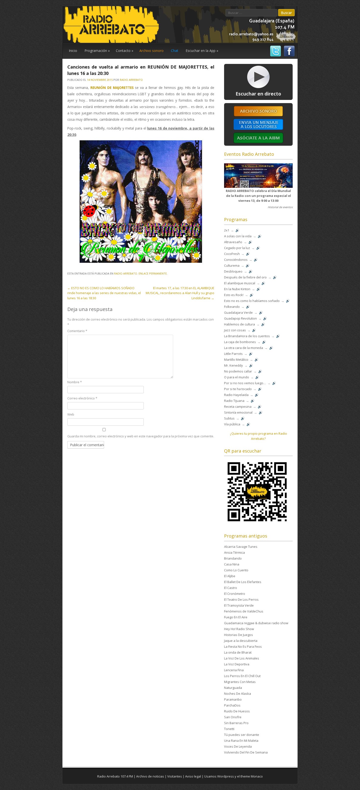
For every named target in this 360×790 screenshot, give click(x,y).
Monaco (257, 776)
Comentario (77, 331)
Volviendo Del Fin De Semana (246, 752)
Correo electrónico (82, 398)
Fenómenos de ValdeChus (243, 611)
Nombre (74, 382)
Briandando (233, 558)
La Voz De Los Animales (241, 658)
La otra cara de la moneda (243, 348)
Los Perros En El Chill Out (242, 676)
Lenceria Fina (234, 670)
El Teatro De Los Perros (241, 599)
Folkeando (232, 306)
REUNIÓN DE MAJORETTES (112, 87)
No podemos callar (238, 371)
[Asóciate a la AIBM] (258, 143)
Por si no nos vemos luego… (245, 383)
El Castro (230, 588)
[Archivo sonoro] (258, 115)
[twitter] (274, 56)
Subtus (229, 418)
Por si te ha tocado (238, 389)
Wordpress (225, 776)
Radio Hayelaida (236, 395)
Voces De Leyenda (238, 746)
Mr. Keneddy (233, 365)
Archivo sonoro (151, 50)
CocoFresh (232, 253)
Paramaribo (233, 699)
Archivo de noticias (150, 776)
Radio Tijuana (234, 400)
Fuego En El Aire (235, 617)
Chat (174, 50)
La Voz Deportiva (236, 664)
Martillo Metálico (236, 359)
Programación (97, 50)
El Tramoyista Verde (239, 605)
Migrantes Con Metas (240, 682)
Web (70, 414)
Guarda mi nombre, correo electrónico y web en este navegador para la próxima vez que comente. (140, 436)
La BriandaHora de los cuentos (247, 336)
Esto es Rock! (233, 295)
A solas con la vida (238, 236)
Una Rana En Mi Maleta (241, 740)
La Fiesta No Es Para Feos (243, 646)
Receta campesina (238, 406)
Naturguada (233, 687)
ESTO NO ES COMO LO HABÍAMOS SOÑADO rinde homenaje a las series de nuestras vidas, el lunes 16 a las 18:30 (104, 293)
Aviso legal (193, 776)
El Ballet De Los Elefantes (242, 582)
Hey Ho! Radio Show (239, 629)
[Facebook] (288, 56)
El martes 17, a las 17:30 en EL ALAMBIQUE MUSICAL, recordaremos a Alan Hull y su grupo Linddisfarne (180, 293)
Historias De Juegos (238, 635)
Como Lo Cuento (236, 570)
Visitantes (174, 776)
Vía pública (232, 424)
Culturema (232, 265)
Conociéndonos (236, 259)
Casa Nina (231, 564)
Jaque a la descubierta (240, 640)
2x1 (226, 230)
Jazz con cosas (235, 330)
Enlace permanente (153, 273)
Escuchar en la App (202, 50)
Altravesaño (233, 242)
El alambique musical (239, 283)
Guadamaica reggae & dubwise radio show (256, 623)
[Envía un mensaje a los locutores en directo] (258, 129)
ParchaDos (232, 705)
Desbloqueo (233, 271)
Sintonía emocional (238, 412)
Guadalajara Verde (238, 312)
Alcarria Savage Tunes (240, 546)
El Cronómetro (234, 593)
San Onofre (232, 717)
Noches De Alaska (237, 693)
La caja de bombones (240, 342)
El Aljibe (229, 576)
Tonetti (229, 729)
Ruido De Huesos (237, 711)
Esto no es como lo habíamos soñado (252, 301)
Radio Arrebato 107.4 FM (115, 776)
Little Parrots (233, 353)
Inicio (73, 50)
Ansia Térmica (234, 552)
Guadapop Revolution (240, 318)
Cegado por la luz (237, 248)
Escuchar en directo (258, 94)
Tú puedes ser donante (241, 734)
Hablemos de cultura (239, 324)
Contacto (124, 50)
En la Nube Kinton (237, 289)
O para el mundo (236, 377)
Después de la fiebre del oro (245, 277)
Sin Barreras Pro (236, 723)
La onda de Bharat (238, 652)
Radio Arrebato (131, 80)
